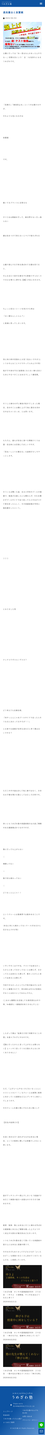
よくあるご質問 (9, 1422)
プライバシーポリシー (30, 1420)
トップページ (8, 1411)
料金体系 (6, 1415)
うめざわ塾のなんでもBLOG (30, 1412)
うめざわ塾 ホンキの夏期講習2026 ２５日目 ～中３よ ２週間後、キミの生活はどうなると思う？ (22, 1294)
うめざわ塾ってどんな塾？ (12, 1418)
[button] (41, 3)
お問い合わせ (27, 1416)
